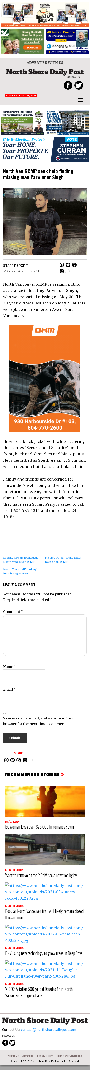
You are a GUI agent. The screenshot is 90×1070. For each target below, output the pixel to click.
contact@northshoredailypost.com (48, 1029)
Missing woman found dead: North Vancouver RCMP (21, 560)
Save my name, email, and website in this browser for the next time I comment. (38, 720)
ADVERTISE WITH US (45, 62)
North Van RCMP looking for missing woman (20, 571)
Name (9, 666)
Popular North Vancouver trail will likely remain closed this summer (44, 914)
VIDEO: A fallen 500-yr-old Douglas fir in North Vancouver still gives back (39, 992)
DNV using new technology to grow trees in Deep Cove (43, 953)
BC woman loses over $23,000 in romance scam (39, 827)
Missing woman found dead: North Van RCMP (63, 560)
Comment (13, 611)
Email (9, 689)
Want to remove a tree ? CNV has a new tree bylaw (41, 875)
